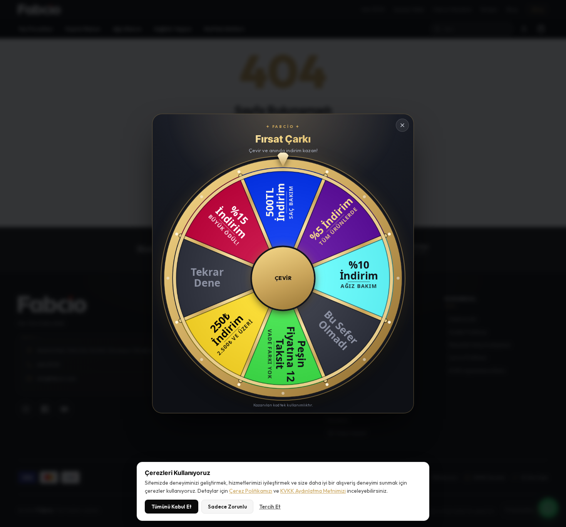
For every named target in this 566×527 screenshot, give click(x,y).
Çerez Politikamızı (250, 490)
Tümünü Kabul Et (171, 507)
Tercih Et (270, 507)
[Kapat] (402, 125)
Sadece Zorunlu (227, 507)
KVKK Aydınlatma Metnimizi (313, 490)
